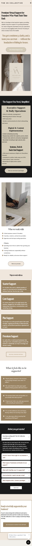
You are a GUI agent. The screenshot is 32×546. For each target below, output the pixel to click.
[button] (30, 3)
